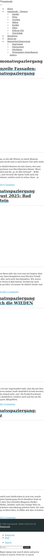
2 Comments (12, 291)
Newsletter (12, 36)
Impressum (17, 44)
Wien (14, 17)
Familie (15, 14)
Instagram (10, 535)
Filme (14, 27)
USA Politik (17, 33)
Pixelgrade (5, 526)
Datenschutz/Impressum (18, 41)
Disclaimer (17, 49)
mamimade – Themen (17, 11)
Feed (7, 537)
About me (11, 38)
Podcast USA (18, 30)
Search (8, 542)
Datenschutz (18, 46)
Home (10, 8)
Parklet (15, 25)
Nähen (15, 22)
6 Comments (9, 184)
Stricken (16, 19)
